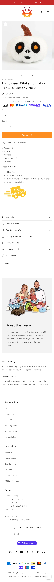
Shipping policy (26, 576)
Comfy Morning (18, 573)
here (38, 338)
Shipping (14, 97)
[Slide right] (32, 75)
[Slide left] (21, 75)
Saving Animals (11, 458)
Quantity (5, 121)
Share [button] (7, 263)
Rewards (8, 470)
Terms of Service (11, 431)
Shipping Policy (11, 425)
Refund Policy (10, 420)
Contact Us (9, 414)
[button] (5, 12)
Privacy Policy (10, 437)
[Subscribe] (39, 534)
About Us (9, 453)
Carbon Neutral (11, 475)
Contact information (41, 576)
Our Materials (10, 464)
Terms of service (14, 576)
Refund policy (30, 573)
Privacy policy (41, 573)
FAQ (6, 408)
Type (3, 110)
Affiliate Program (12, 481)
